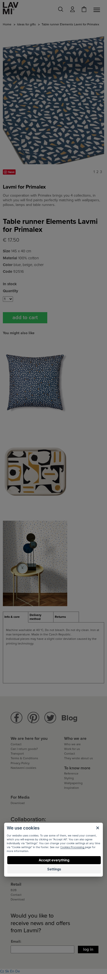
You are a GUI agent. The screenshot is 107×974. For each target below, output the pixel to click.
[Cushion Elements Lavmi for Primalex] (35, 381)
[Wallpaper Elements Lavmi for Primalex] (35, 563)
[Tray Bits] (35, 472)
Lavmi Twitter (50, 718)
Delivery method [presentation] (35, 617)
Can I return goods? (24, 749)
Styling (69, 778)
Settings (54, 869)
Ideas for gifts (26, 24)
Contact (16, 744)
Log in (88, 949)
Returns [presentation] (60, 617)
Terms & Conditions (24, 758)
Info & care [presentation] (12, 617)
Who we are (72, 744)
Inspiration (71, 788)
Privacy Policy (20, 763)
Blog (69, 718)
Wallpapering (73, 783)
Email (15, 941)
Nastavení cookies (23, 768)
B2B (14, 890)
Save (11, 172)
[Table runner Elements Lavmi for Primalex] (53, 97)
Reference (71, 773)
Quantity (10, 291)
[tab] (15, 617)
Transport (17, 753)
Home (7, 24)
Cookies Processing (72, 847)
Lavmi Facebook (16, 718)
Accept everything (54, 860)
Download (18, 803)
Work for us (72, 749)
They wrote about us (78, 758)
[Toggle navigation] (97, 9)
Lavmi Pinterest (33, 718)
